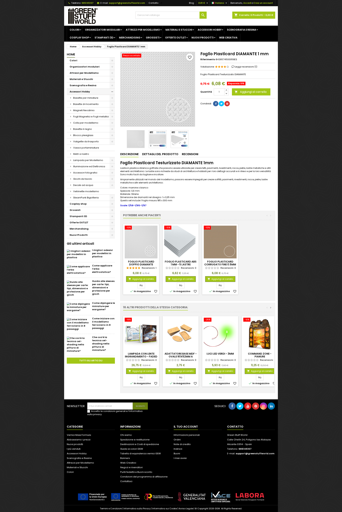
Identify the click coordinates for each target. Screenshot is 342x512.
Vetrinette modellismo (86, 191)
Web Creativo (128, 462)
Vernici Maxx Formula (79, 435)
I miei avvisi (180, 458)
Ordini (177, 439)
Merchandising (129, 37)
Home (71, 54)
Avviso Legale (185, 508)
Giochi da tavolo (82, 179)
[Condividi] (215, 103)
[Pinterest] (227, 103)
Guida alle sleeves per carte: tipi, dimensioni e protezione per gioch (103, 287)
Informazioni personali (187, 435)
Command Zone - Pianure (259, 355)
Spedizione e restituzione (135, 439)
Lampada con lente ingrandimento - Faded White (141, 356)
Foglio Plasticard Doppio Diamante (141, 263)
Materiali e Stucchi (178, 30)
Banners (125, 458)
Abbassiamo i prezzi (78, 439)
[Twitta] (221, 103)
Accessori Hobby (209, 30)
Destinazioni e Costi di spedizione (139, 444)
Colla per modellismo (85, 122)
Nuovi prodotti (75, 444)
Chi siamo (126, 435)
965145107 (88, 2)
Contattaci (126, 481)
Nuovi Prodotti (202, 37)
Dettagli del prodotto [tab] (160, 154)
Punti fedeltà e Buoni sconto (136, 472)
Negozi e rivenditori (131, 467)
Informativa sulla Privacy (137, 508)
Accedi (247, 2)
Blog (191, 2)
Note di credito (182, 444)
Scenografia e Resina (241, 30)
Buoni (177, 453)
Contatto (153, 2)
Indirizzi (178, 449)
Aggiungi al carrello (251, 92)
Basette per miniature (85, 98)
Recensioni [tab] (190, 154)
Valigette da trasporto (86, 141)
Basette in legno (82, 129)
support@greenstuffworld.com (127, 2)
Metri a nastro (81, 154)
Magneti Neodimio (84, 110)
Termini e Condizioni (111, 508)
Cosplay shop (79, 37)
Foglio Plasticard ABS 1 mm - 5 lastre (180, 263)
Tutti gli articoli (90, 360)
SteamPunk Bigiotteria (86, 197)
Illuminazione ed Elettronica (89, 166)
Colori (74, 30)
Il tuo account (186, 427)
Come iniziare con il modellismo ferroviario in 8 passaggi (103, 323)
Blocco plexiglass (83, 135)
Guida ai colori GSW (131, 449)
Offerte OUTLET (175, 37)
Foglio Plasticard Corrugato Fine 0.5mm (220, 263)
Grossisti (153, 37)
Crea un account (263, 2)
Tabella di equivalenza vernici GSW (140, 453)
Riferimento (207, 59)
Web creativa (228, 37)
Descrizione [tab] (129, 154)
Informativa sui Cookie (164, 508)
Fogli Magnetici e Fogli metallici (91, 116)
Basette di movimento (86, 104)
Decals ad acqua (83, 185)
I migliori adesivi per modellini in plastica (102, 253)
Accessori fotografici (85, 172)
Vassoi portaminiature (86, 147)
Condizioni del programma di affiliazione (144, 476)
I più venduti (74, 449)
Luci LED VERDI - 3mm (220, 353)
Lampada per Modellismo (88, 160)
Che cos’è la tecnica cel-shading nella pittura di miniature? (100, 344)
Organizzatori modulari (102, 30)
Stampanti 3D (104, 37)
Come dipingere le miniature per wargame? (103, 306)
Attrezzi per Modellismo (143, 30)
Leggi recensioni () (246, 66)
